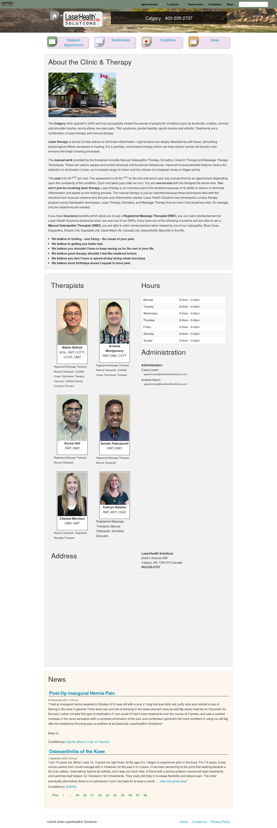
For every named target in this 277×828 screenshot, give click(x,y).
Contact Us (199, 822)
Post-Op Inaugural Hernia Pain (82, 693)
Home (184, 822)
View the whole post (173, 781)
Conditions (215, 4)
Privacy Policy (220, 822)
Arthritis (71, 786)
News (230, 4)
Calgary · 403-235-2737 (168, 18)
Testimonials (195, 4)
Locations (173, 4)
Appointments (149, 4)
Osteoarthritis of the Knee (77, 751)
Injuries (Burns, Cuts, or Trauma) (87, 742)
